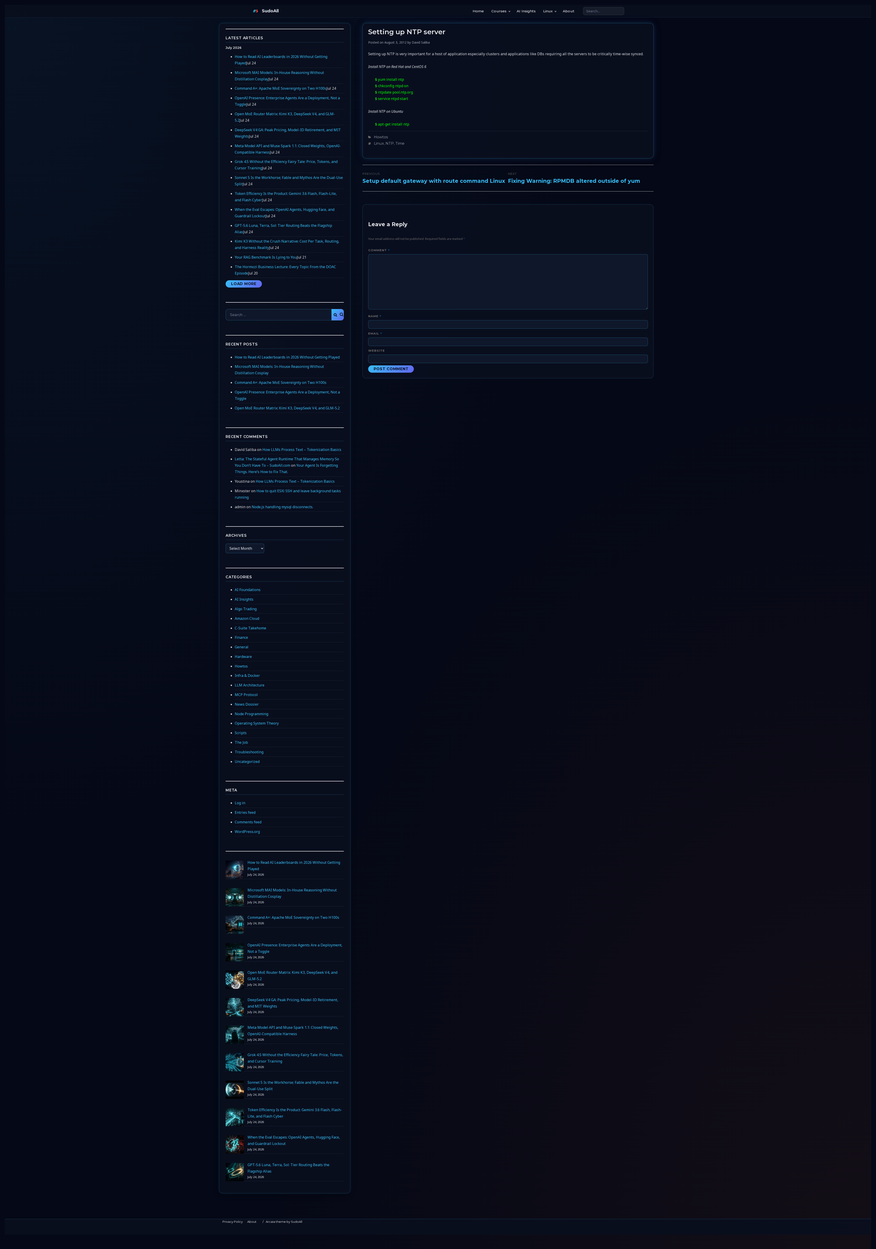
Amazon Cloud (247, 618)
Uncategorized (247, 761)
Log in (240, 802)
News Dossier (247, 704)
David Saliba (421, 42)
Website (376, 350)
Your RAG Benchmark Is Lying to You (266, 257)
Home (478, 11)
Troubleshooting (249, 751)
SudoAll (270, 10)
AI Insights (526, 11)
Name (374, 316)
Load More (243, 284)
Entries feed (245, 812)
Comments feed (248, 822)
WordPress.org (247, 831)
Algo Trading (246, 608)
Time (399, 143)
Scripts (241, 732)
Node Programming (251, 713)
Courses (498, 11)
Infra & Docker (247, 675)
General (241, 646)
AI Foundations (248, 589)
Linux (548, 11)
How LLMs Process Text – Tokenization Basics (301, 449)
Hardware (243, 656)
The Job (241, 742)
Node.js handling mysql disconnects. (282, 506)
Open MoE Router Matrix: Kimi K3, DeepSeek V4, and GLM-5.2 (287, 408)
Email (375, 333)
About (568, 11)
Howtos (381, 137)
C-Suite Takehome (250, 628)
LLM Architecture (249, 685)
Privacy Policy (232, 1221)
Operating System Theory (257, 723)
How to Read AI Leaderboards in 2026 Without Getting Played (287, 357)
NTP (390, 143)
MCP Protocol (246, 694)
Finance (241, 637)
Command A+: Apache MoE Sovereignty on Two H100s (280, 88)
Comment (379, 250)
